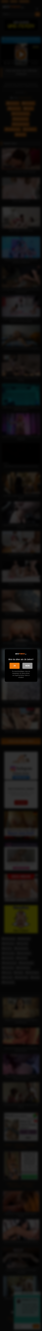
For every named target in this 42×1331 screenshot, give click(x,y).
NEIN (27, 666)
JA (14, 666)
